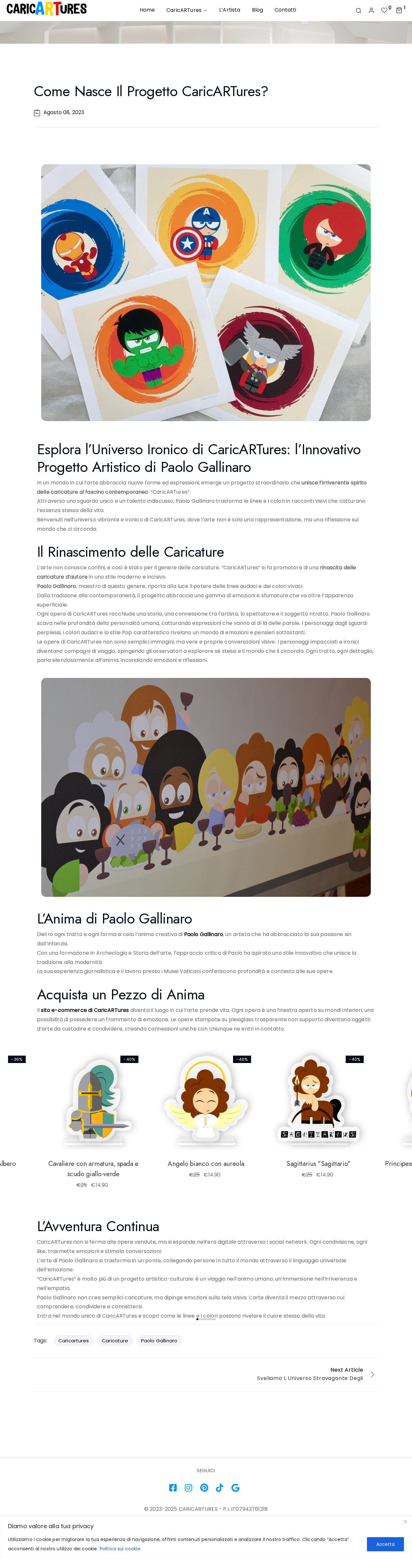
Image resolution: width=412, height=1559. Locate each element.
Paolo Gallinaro (203, 934)
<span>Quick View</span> (58, 1081)
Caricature (115, 1340)
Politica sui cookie (120, 1548)
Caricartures (73, 1340)
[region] (206, 1537)
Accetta (385, 1544)
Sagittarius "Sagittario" (318, 1163)
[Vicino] (405, 1522)
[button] (62, 1065)
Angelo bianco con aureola (206, 1163)
